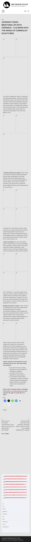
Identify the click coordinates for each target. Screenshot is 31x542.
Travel (4, 524)
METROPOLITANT (19, 4)
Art (3, 19)
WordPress (20, 540)
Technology (5, 521)
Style (4, 519)
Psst (3, 516)
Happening (5, 511)
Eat (3, 506)
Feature (4, 508)
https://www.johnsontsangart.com (15, 391)
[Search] (28, 11)
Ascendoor (8, 540)
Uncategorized (6, 526)
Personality (5, 514)
